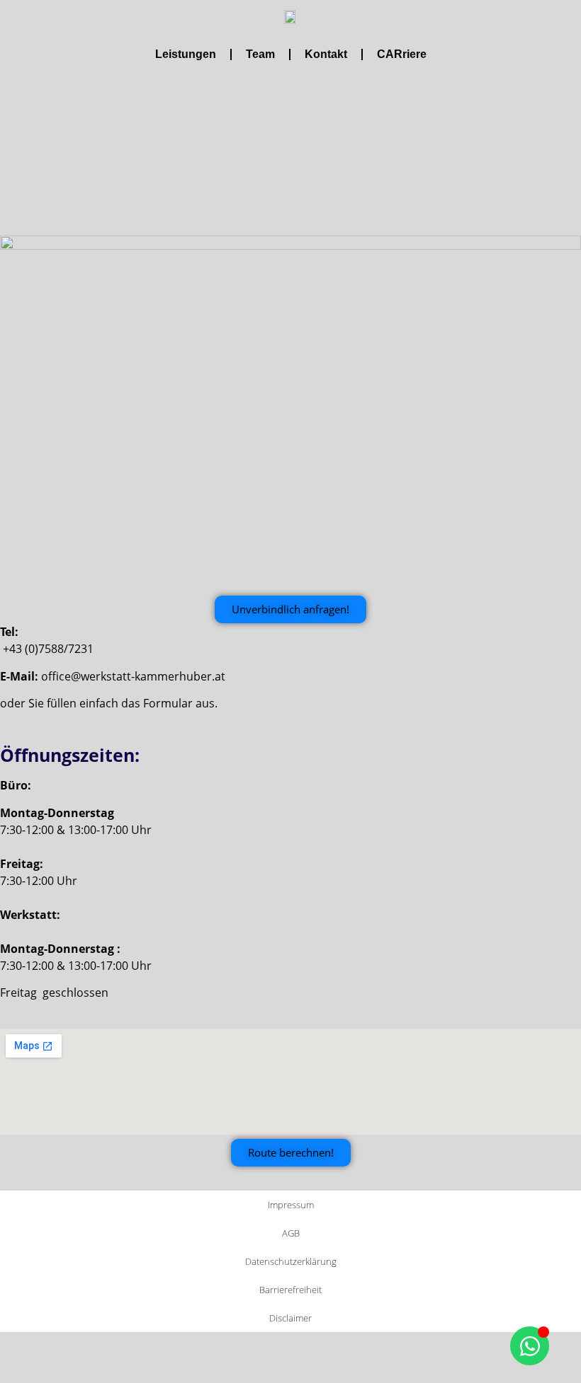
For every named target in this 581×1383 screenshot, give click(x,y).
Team (260, 54)
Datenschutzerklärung (291, 1261)
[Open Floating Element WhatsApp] (529, 1345)
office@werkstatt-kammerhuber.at (133, 676)
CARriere (402, 54)
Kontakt (326, 54)
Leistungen (185, 54)
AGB (291, 1233)
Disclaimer (290, 1318)
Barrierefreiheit (290, 1289)
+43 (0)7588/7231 (48, 648)
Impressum (291, 1204)
